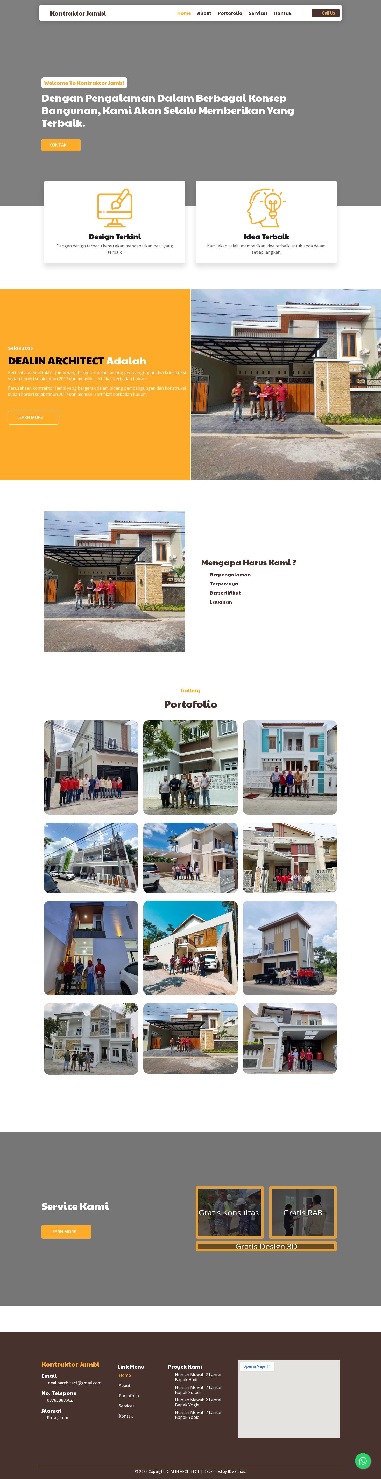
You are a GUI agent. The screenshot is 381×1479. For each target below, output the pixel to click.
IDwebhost (237, 1471)
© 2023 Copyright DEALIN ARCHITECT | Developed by (181, 1471)
